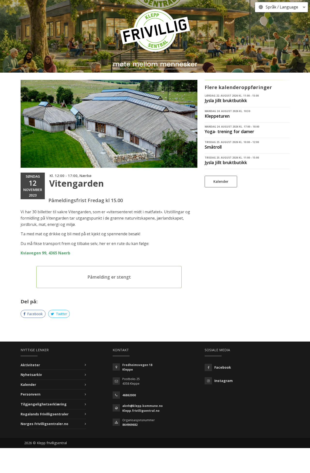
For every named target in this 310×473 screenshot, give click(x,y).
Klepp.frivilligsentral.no (141, 411)
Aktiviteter (30, 365)
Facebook (34, 314)
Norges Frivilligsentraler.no (44, 423)
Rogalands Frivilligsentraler (45, 414)
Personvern (30, 394)
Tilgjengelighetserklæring (44, 404)
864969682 (130, 425)
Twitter (61, 314)
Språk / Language (282, 7)
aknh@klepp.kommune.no (142, 406)
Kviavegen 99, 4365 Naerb (45, 253)
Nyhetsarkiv (31, 374)
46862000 (129, 395)
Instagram (223, 380)
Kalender (220, 181)
